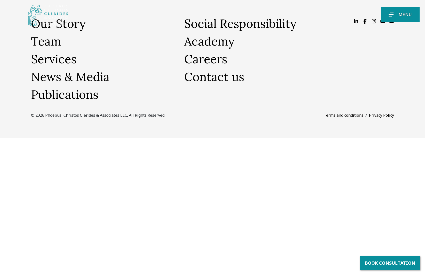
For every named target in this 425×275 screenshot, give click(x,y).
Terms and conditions (344, 115)
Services (53, 58)
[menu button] (391, 14)
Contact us (214, 76)
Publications (64, 94)
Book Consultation (390, 263)
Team (46, 41)
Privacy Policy (381, 115)
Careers (205, 58)
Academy (209, 41)
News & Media (70, 76)
